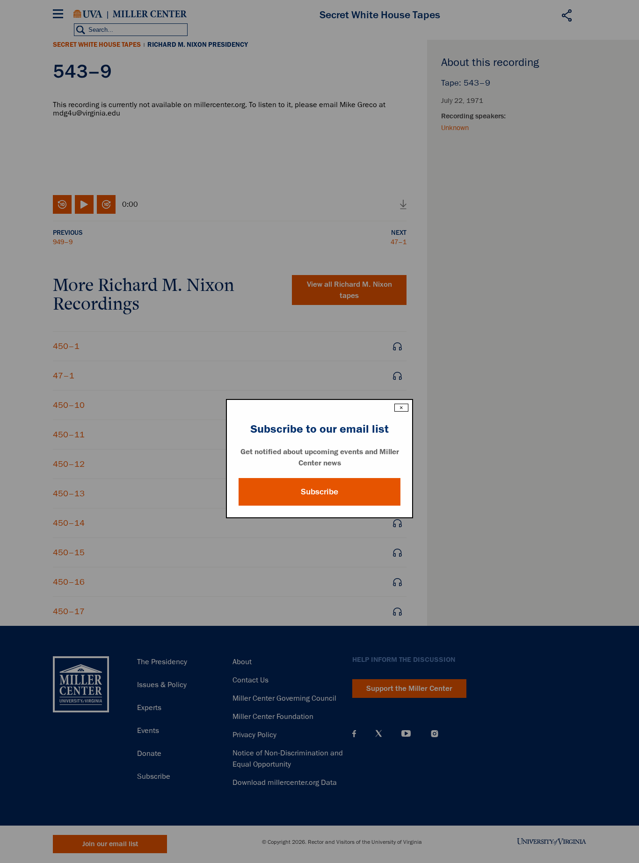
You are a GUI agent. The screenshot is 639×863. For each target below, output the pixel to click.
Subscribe (319, 491)
